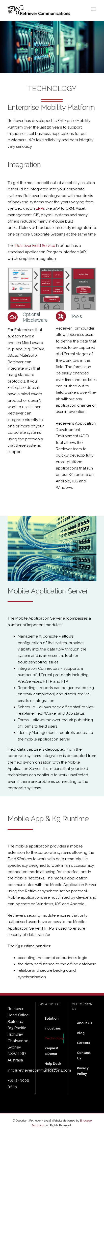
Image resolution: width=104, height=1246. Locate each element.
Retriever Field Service (35, 245)
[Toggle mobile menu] (93, 9)
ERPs (40, 208)
